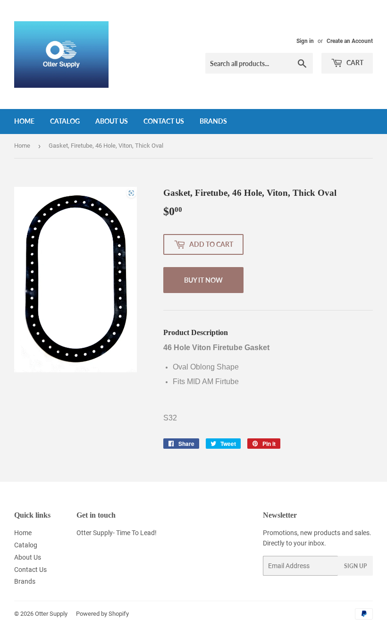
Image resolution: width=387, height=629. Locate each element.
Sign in (305, 41)
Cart (354, 63)
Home (24, 121)
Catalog (65, 121)
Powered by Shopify (102, 613)
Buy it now (203, 280)
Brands (213, 121)
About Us (111, 121)
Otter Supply (51, 613)
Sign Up (355, 566)
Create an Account (350, 41)
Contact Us (163, 121)
